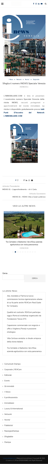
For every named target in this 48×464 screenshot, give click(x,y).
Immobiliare (9, 403)
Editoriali (8, 375)
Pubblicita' (8, 425)
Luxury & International (13, 408)
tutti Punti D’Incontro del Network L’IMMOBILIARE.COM (24, 112)
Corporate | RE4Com (13, 369)
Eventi (7, 380)
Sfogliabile (36, 79)
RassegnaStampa (11, 431)
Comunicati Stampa (12, 364)
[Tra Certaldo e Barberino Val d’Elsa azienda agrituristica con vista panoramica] (24, 224)
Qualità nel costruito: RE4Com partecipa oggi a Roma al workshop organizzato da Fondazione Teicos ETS (24, 315)
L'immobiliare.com (9, 458)
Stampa (7, 442)
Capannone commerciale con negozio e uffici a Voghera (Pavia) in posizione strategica (23, 328)
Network (19, 79)
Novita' (27, 79)
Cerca (4, 273)
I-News (11, 79)
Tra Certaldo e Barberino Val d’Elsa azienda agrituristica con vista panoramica (24, 243)
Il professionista (10, 397)
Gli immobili (9, 386)
